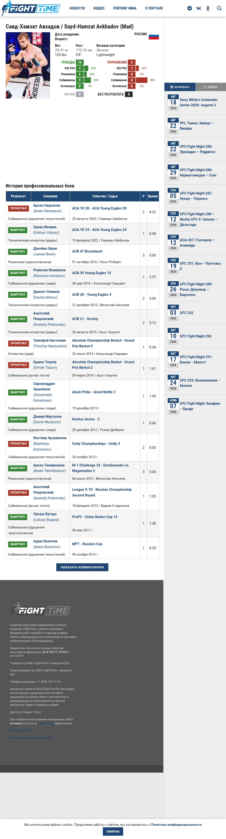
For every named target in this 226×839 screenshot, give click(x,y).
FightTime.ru (46, 723)
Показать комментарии (82, 567)
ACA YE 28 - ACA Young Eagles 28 (99, 208)
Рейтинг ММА (124, 8)
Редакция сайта (20, 730)
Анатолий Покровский (49, 319)
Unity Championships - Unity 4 (96, 444)
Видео (99, 8)
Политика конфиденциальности (31, 737)
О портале (154, 8)
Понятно (113, 831)
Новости (77, 8)
